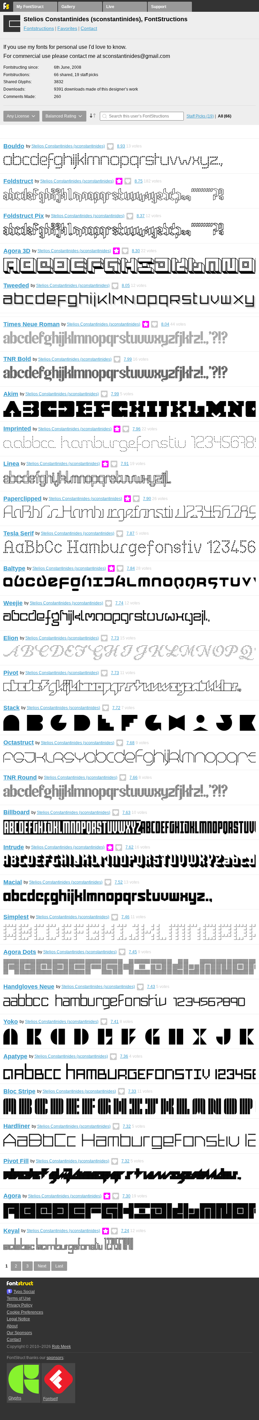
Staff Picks (200, 116)
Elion (10, 638)
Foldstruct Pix (23, 215)
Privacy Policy (19, 1305)
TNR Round (20, 777)
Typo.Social (24, 1291)
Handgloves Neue (28, 986)
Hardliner (16, 1126)
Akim (10, 394)
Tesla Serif (18, 533)
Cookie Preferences (25, 1312)
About (12, 1326)
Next (42, 1266)
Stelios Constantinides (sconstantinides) (68, 146)
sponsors (55, 1357)
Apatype (15, 1056)
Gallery (68, 6)
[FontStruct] (6, 7)
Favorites (67, 28)
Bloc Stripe (19, 1091)
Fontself (50, 1398)
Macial (12, 882)
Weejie (13, 603)
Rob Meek (61, 1346)
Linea (11, 463)
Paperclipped (22, 498)
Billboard (16, 812)
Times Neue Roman (31, 324)
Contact (89, 28)
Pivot (10, 672)
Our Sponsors (19, 1332)
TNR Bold (17, 359)
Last (59, 1266)
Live (110, 6)
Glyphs (14, 1398)
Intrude (13, 847)
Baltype (14, 568)
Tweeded (16, 285)
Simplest (16, 917)
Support (158, 6)
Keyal (11, 1230)
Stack (11, 707)
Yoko (10, 1021)
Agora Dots (19, 952)
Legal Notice (18, 1319)
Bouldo (13, 146)
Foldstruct (18, 181)
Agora (12, 1195)
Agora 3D (16, 250)
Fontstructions (39, 28)
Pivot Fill (16, 1161)
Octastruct (18, 742)
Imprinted (17, 428)
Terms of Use (19, 1298)
